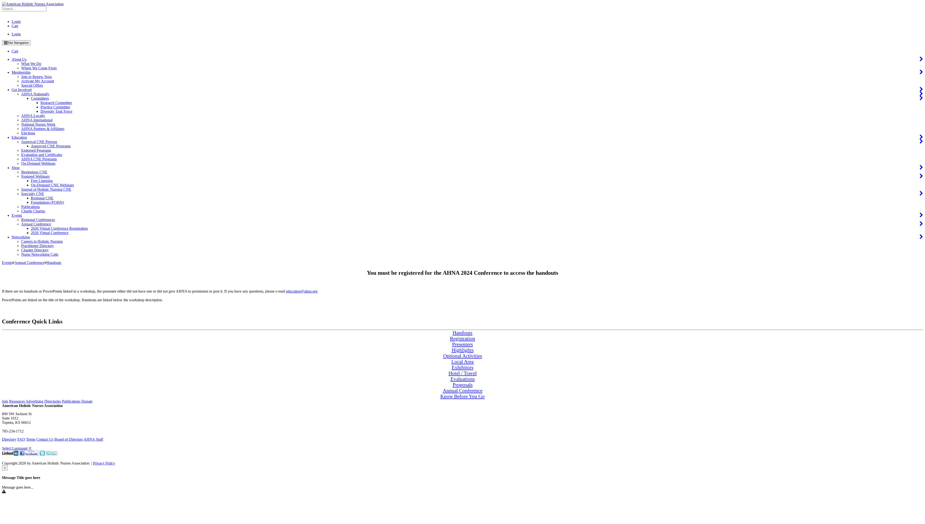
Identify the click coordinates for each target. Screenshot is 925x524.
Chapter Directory (35, 250)
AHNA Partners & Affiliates (42, 129)
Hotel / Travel (463, 373)
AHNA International (37, 120)
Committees (40, 98)
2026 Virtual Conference (49, 233)
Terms (30, 439)
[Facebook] (29, 454)
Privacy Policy (104, 463)
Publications (30, 207)
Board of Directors (68, 439)
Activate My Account (37, 81)
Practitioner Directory (37, 246)
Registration (462, 338)
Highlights (463, 350)
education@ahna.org (301, 291)
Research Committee (56, 103)
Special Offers (32, 85)
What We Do (31, 64)
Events (17, 215)
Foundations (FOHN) (47, 202)
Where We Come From (39, 68)
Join (5, 401)
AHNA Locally (33, 116)
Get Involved (22, 90)
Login (16, 22)
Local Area (462, 361)
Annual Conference (36, 224)
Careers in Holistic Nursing (42, 241)
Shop (16, 168)
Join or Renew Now (36, 77)
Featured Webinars (35, 176)
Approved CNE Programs (51, 146)
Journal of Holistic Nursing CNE (46, 189)
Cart (15, 26)
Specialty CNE (32, 194)
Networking (21, 237)
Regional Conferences (38, 220)
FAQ (21, 439)
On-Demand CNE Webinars (52, 185)
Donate (86, 401)
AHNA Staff (93, 439)
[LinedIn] (10, 454)
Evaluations (462, 379)
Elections (28, 133)
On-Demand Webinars (38, 163)
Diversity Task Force (56, 111)
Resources (17, 401)
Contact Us (44, 439)
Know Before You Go (462, 396)
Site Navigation (18, 43)
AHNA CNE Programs (39, 159)
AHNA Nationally (35, 94)
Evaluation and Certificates (41, 155)
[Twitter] (49, 454)
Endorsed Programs (36, 150)
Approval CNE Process (39, 142)
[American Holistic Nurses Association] (33, 4)
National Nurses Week (38, 124)
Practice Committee (55, 107)
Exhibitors (462, 367)
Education (19, 137)
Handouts (462, 332)
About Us (19, 59)
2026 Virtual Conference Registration (59, 228)
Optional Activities (462, 356)
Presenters (462, 344)
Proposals (463, 384)
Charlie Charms (33, 211)
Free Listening (42, 181)
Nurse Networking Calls (39, 254)
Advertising (34, 401)
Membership (21, 72)
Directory (9, 439)
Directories (52, 401)
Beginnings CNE (34, 172)
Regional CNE (42, 198)
